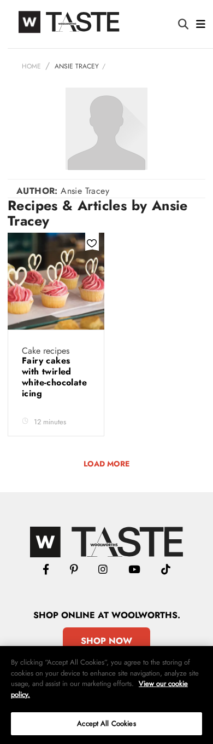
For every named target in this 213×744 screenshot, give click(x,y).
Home (31, 66)
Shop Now (106, 641)
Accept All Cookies (106, 723)
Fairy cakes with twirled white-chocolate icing (54, 377)
